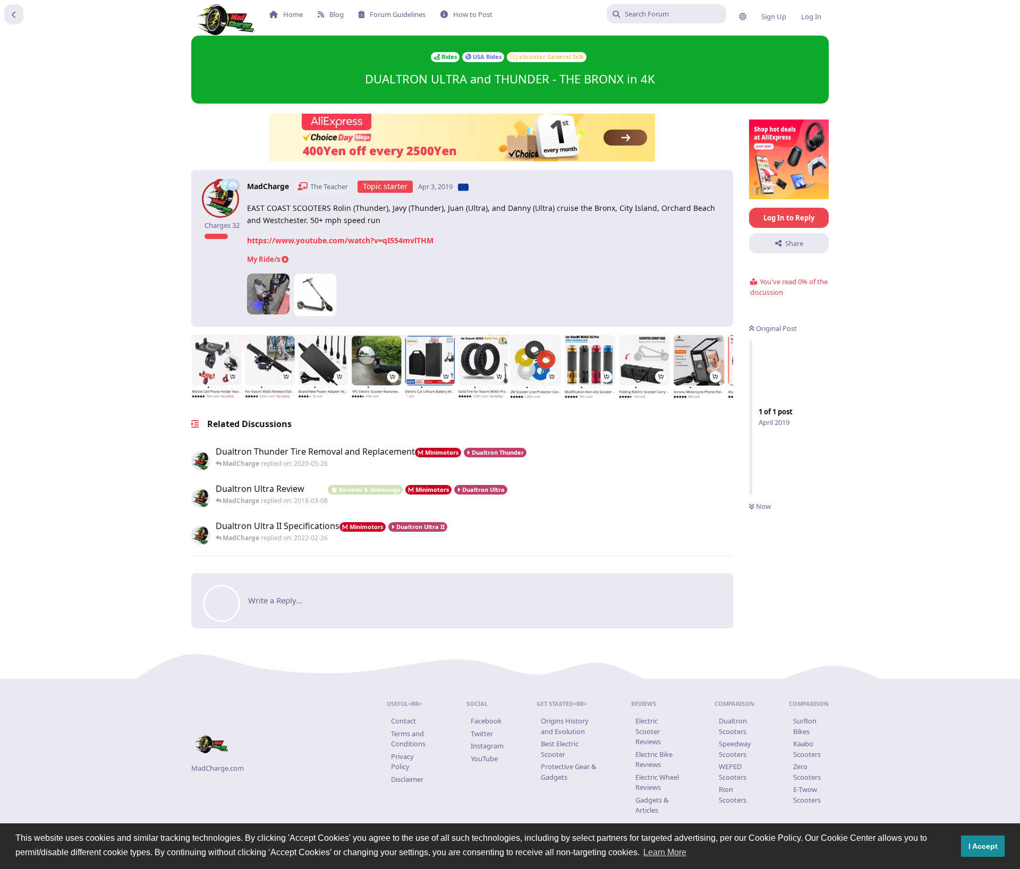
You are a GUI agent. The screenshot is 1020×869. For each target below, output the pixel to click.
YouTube (484, 758)
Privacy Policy (402, 762)
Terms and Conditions (408, 739)
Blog (336, 14)
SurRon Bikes (805, 726)
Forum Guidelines (398, 14)
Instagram (487, 746)
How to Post (472, 14)
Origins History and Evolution (565, 726)
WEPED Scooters (732, 772)
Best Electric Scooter (560, 749)
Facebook (486, 721)
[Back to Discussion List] (13, 14)
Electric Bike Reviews (654, 759)
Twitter (482, 733)
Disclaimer (407, 779)
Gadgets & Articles (652, 805)
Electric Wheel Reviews (657, 782)
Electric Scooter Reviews (648, 731)
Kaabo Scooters (807, 749)
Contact (403, 721)
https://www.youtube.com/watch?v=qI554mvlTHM (340, 240)
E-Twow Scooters (807, 795)
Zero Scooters (807, 772)
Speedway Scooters (735, 749)
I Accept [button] (983, 846)
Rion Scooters (732, 795)
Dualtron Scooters (733, 726)
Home (293, 14)
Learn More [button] (664, 852)
